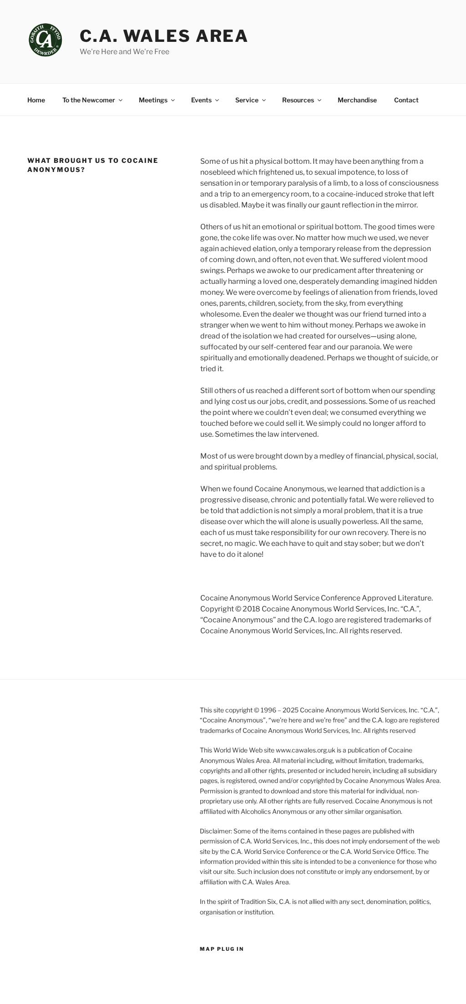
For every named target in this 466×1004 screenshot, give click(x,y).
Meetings (153, 100)
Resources (298, 100)
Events (201, 100)
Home (36, 100)
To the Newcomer (88, 100)
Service (246, 100)
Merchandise (357, 100)
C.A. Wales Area (164, 36)
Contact (406, 100)
